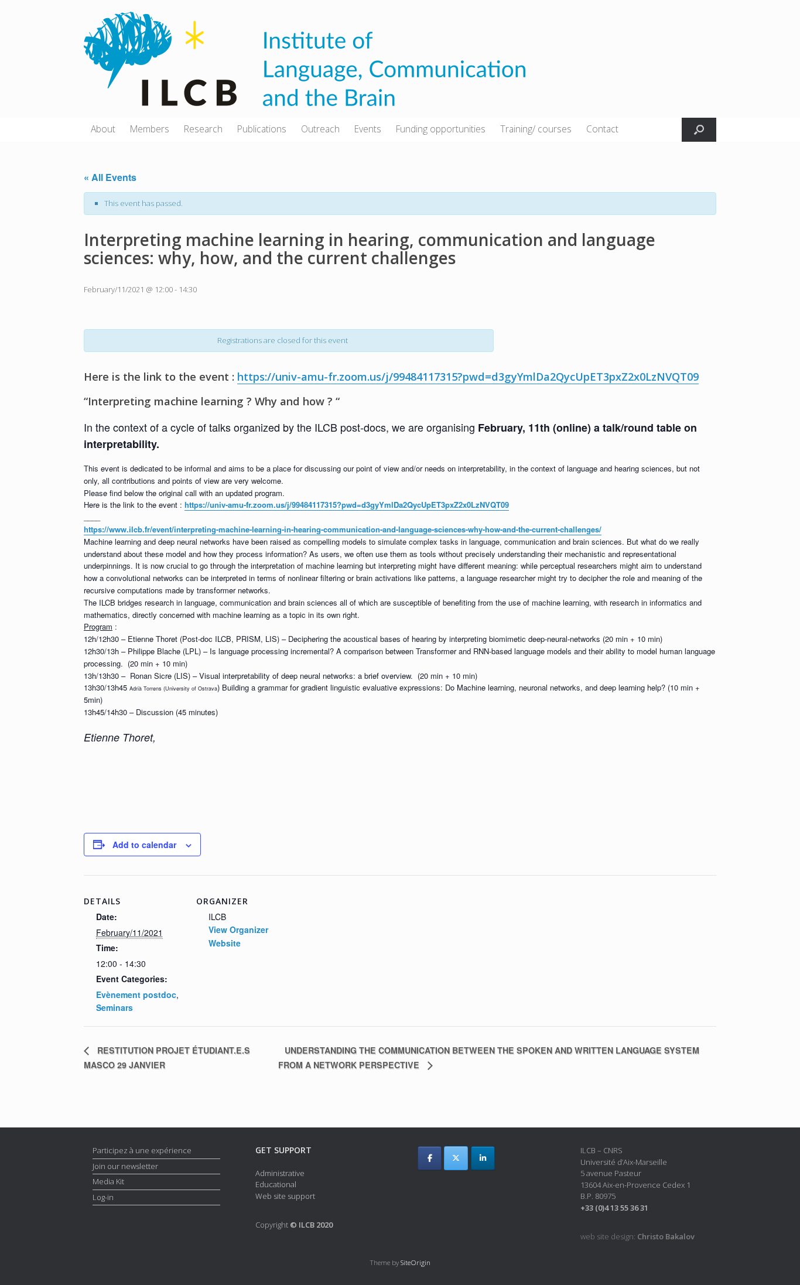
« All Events (110, 177)
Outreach (320, 128)
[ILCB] (304, 59)
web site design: (637, 1236)
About (103, 128)
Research (203, 128)
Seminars (114, 1007)
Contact (602, 128)
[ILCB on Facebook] (430, 1158)
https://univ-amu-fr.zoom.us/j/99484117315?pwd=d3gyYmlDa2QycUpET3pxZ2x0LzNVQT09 (468, 377)
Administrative (280, 1173)
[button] (699, 130)
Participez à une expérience (142, 1150)
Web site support (285, 1196)
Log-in (103, 1197)
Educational (275, 1184)
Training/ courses (536, 128)
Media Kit (108, 1181)
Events (367, 128)
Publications (261, 128)
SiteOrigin (415, 1262)
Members (149, 128)
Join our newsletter (125, 1166)
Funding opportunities (441, 128)
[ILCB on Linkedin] (483, 1158)
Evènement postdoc (136, 994)
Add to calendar (144, 844)
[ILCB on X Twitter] (456, 1158)
